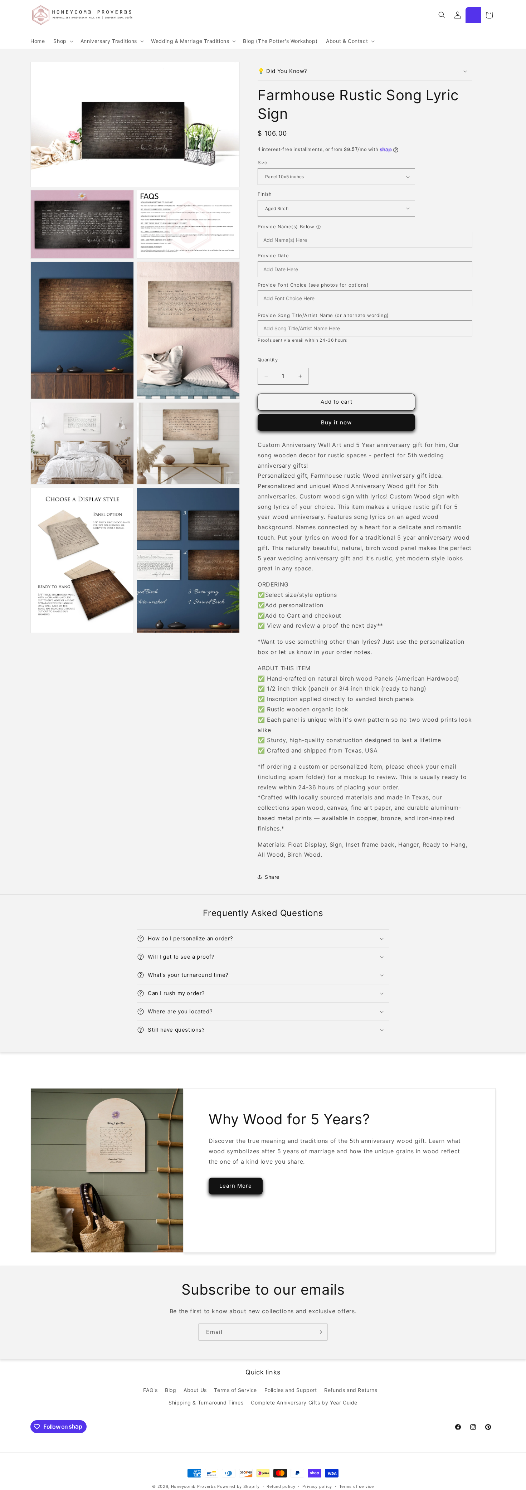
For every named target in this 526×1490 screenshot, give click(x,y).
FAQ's (150, 1390)
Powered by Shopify (238, 1486)
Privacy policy (317, 1486)
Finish (265, 194)
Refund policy (281, 1486)
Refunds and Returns (350, 1390)
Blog (170, 1390)
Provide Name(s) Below (286, 226)
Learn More (235, 1185)
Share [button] (272, 877)
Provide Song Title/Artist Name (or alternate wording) (323, 315)
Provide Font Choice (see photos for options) (313, 285)
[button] (62, 41)
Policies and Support (290, 1390)
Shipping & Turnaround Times (206, 1402)
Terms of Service (235, 1390)
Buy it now (336, 422)
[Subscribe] (319, 1332)
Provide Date (273, 255)
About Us (195, 1390)
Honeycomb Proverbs (193, 1486)
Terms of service (356, 1486)
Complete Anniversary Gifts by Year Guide (304, 1402)
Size (263, 162)
